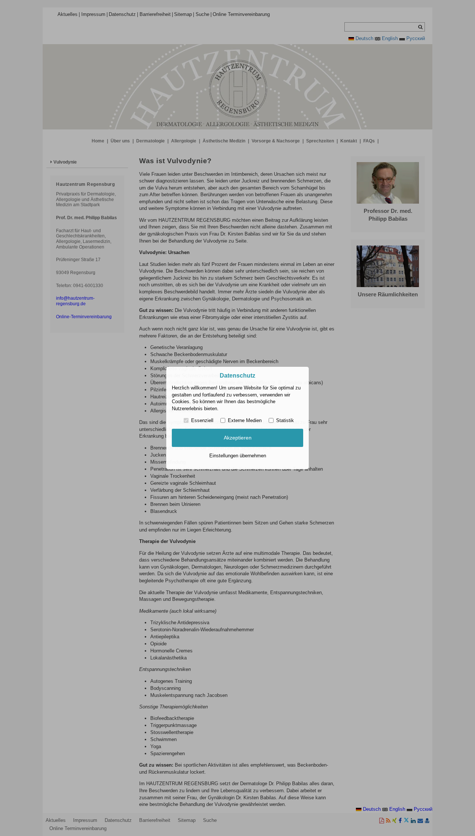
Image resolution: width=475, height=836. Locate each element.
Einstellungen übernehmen (237, 455)
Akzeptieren (238, 438)
